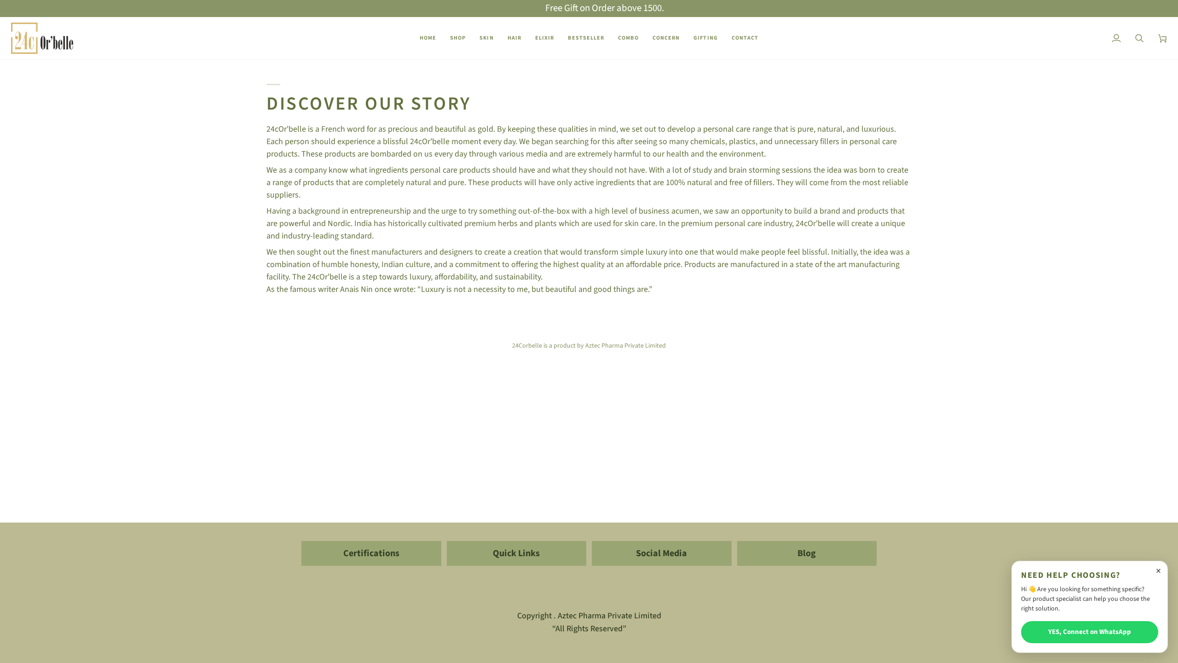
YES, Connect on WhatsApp (1089, 632)
